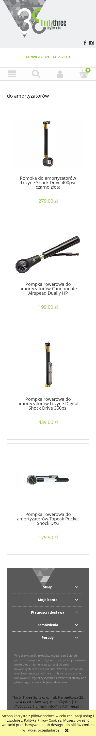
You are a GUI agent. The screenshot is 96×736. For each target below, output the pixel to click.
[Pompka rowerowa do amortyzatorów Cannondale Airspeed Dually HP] (48, 254)
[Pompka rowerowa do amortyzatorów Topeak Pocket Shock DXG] (48, 480)
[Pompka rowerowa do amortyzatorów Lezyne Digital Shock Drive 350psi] (48, 365)
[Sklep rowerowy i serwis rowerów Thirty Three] (34, 18)
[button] (12, 74)
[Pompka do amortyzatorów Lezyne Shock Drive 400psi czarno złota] (48, 144)
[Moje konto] (60, 74)
